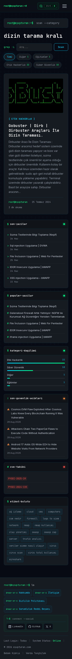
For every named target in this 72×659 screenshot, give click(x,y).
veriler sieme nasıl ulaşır (26, 545)
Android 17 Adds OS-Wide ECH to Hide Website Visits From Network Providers (32, 446)
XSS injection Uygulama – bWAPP (28, 277)
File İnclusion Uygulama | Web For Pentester (35, 256)
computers (54, 511)
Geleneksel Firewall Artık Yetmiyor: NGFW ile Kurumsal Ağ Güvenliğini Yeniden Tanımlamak (36, 314)
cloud (30, 511)
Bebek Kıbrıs (12, 653)
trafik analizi (32, 538)
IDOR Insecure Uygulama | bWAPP (29, 267)
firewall (32, 518)
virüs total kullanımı (42, 552)
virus (53, 545)
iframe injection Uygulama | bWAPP (29, 336)
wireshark (15, 559)
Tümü (9, 56)
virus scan (16, 552)
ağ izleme (15, 511)
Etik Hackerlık (18, 64)
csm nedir (15, 518)
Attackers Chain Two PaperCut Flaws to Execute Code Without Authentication (32, 431)
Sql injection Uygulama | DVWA (27, 245)
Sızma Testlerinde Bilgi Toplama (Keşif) (32, 234)
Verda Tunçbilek (36, 653)
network (14, 525)
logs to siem (51, 518)
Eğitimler (43, 56)
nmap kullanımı (44, 525)
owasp (35, 532)
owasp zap (50, 532)
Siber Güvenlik (47, 64)
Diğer (23, 56)
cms (41, 511)
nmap (26, 525)
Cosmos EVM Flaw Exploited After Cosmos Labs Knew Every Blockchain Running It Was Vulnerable (35, 413)
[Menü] (64, 6)
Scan (61, 47)
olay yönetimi (18, 532)
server (13, 538)
